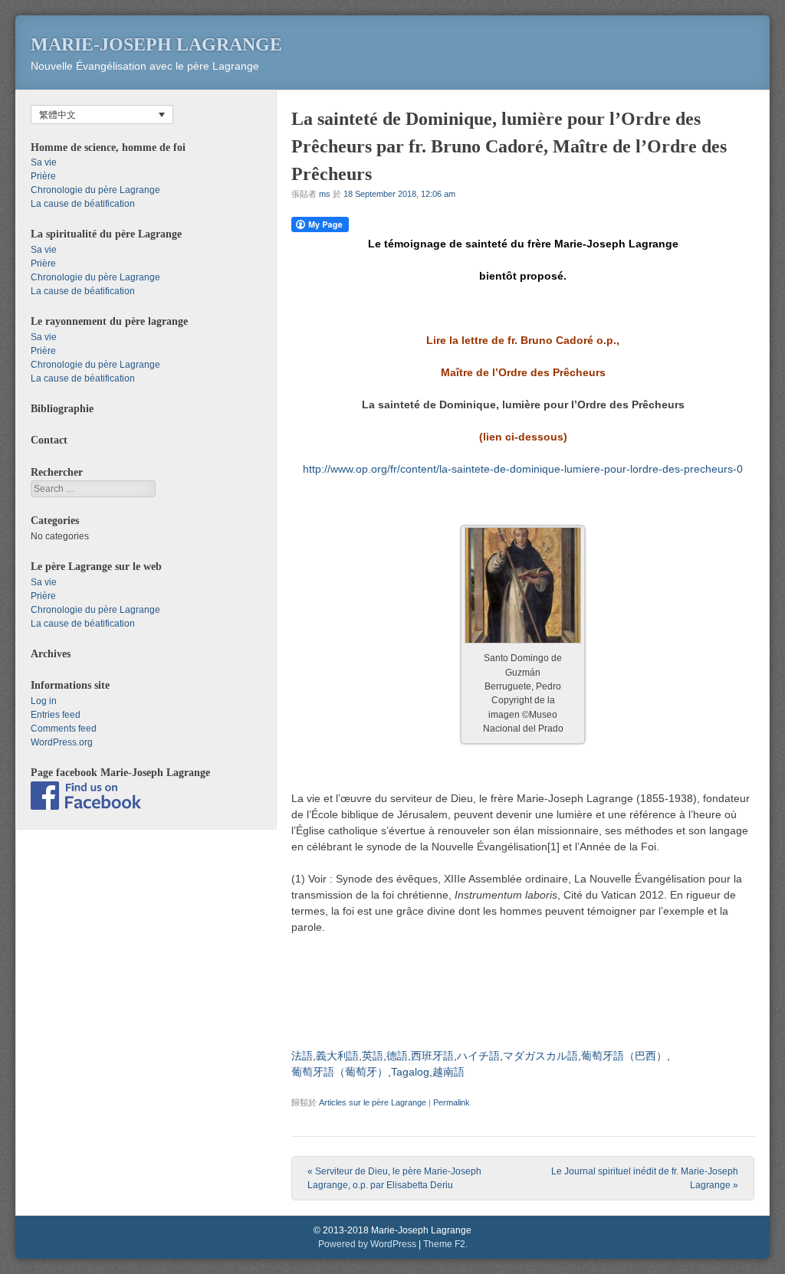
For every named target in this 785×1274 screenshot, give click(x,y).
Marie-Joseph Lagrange (156, 44)
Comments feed (64, 728)
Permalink (451, 1102)
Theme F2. (445, 1244)
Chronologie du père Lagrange (95, 190)
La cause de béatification (83, 203)
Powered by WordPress (367, 1244)
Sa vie (44, 162)
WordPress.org (62, 742)
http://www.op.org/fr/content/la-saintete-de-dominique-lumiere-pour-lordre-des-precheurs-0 (523, 469)
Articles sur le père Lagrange (372, 1102)
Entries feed (55, 714)
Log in (44, 701)
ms (324, 193)
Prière (43, 176)
